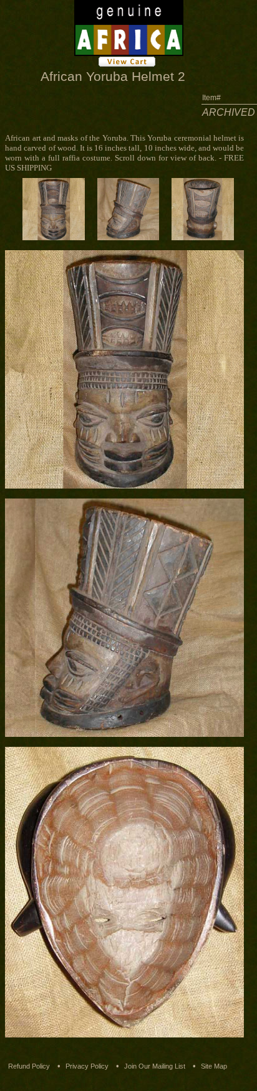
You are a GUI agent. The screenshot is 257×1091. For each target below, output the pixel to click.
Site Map (214, 1066)
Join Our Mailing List (154, 1066)
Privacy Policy (87, 1066)
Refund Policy (29, 1066)
